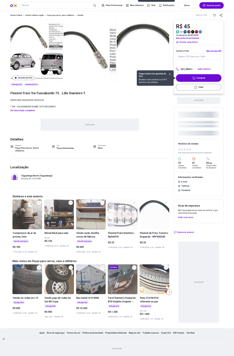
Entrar (187, 5)
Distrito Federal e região (34, 15)
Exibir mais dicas (185, 217)
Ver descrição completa (22, 110)
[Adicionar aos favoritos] (214, 15)
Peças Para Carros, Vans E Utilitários (27, 149)
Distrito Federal (16, 15)
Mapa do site (134, 333)
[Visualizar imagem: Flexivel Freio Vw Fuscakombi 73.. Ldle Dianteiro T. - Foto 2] (90, 51)
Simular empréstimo (188, 42)
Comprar (200, 78)
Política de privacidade (92, 333)
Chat (201, 87)
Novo (100, 148)
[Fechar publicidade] (4, 339)
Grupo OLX (166, 333)
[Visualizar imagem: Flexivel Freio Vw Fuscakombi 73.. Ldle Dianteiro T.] (36, 51)
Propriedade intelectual (116, 333)
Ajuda (42, 333)
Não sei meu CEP (213, 51)
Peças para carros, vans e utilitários (60, 15)
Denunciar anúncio (185, 232)
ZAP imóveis (178, 333)
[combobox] (59, 5)
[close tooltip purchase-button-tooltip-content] (169, 74)
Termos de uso (73, 333)
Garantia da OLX (25, 78)
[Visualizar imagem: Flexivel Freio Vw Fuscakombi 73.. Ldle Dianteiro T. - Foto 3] (143, 51)
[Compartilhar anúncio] (221, 15)
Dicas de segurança (55, 333)
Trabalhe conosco (150, 333)
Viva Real (190, 333)
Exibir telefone (204, 69)
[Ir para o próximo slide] (169, 292)
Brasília (80, 15)
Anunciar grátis (213, 5)
